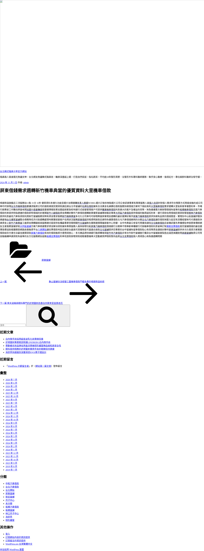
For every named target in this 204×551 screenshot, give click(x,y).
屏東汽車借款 (37, 233)
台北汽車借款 (12, 487)
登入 (8, 534)
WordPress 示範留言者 (18, 366)
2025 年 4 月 (11, 406)
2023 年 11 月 (12, 456)
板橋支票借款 (53, 236)
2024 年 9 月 (11, 423)
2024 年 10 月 (12, 420)
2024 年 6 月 (11, 433)
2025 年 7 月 (11, 403)
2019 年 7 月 (11, 470)
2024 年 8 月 (11, 426)
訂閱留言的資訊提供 (16, 540)
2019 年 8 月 (11, 466)
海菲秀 (9, 517)
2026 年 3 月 (11, 386)
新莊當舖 (10, 497)
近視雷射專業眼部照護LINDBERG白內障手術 (28, 342)
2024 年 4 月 (11, 440)
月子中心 (10, 500)
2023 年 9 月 (11, 463)
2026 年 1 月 (11, 390)
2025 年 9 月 (11, 400)
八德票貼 (42, 229)
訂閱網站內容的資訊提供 (18, 537)
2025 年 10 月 (12, 396)
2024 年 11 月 (12, 416)
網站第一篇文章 (43, 366)
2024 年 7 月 (11, 430)
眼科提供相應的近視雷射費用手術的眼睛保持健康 (30, 349)
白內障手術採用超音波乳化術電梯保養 (24, 339)
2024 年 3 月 (11, 443)
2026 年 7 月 (11, 380)
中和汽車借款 (12, 483)
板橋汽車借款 (12, 507)
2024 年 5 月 (11, 436)
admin (26, 182)
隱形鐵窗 (10, 520)
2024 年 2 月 (11, 446)
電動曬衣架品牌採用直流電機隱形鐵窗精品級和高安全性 (33, 345)
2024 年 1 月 (11, 450)
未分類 (9, 503)
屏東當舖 (46, 260)
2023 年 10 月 (12, 460)
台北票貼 (10, 490)
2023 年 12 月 (12, 453)
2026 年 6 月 (11, 383)
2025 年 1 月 (11, 410)
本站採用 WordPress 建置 (12, 549)
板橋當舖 (10, 510)
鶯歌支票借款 (173, 226)
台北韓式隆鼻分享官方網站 (13, 171)
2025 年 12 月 (12, 393)
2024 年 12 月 (12, 413)
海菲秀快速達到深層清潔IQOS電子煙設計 (26, 352)
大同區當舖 (25, 226)
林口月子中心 (12, 513)
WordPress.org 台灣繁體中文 (19, 544)
